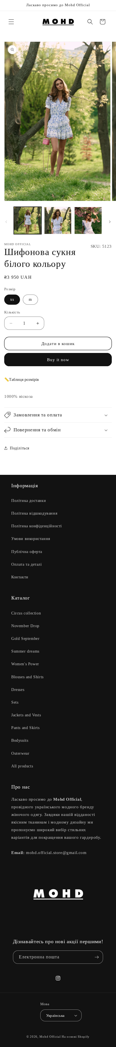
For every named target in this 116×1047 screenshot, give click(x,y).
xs (12, 299)
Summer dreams (25, 651)
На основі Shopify (76, 1036)
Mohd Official (50, 1036)
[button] (11, 22)
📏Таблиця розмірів (21, 379)
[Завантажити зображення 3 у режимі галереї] (88, 220)
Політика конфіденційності (36, 526)
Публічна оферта (26, 552)
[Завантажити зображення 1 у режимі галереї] (27, 220)
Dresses (17, 690)
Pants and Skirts (25, 728)
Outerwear (20, 753)
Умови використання (30, 539)
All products (22, 766)
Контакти (19, 577)
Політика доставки (28, 501)
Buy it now (58, 359)
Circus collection (26, 613)
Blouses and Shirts (27, 677)
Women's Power (25, 664)
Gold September (25, 638)
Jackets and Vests (26, 715)
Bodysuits (19, 740)
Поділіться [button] (19, 448)
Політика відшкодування (34, 513)
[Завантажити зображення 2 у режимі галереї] (58, 220)
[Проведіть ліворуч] (6, 222)
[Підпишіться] (96, 957)
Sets (14, 702)
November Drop (25, 626)
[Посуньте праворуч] (110, 222)
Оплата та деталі (26, 564)
